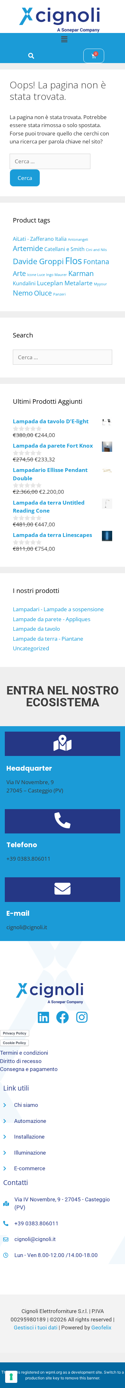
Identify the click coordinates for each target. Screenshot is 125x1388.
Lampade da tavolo (36, 628)
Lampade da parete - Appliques (51, 619)
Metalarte (78, 283)
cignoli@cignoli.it (26, 927)
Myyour (100, 284)
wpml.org (54, 1372)
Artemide (28, 248)
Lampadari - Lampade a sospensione (58, 609)
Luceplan (50, 283)
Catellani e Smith (64, 249)
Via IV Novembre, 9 (30, 782)
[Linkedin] (43, 1017)
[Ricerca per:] (50, 161)
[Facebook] (62, 1017)
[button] (64, 39)
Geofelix (101, 1327)
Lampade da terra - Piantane (48, 638)
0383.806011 (34, 858)
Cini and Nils (96, 250)
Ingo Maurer (56, 274)
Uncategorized (31, 648)
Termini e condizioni (24, 1053)
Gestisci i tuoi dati (35, 1327)
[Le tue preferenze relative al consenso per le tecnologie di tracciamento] (11, 1377)
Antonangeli (78, 239)
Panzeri (59, 294)
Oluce (43, 292)
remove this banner (82, 1378)
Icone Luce (36, 274)
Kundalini (24, 283)
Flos (73, 260)
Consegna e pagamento (29, 1069)
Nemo (23, 293)
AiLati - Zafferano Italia (40, 238)
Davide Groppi (38, 261)
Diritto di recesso (21, 1061)
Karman (81, 273)
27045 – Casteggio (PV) (34, 790)
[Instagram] (81, 1017)
